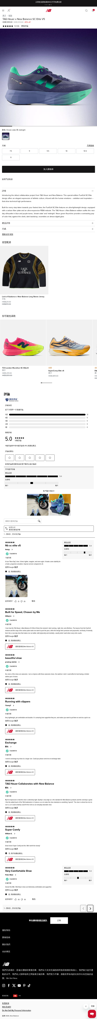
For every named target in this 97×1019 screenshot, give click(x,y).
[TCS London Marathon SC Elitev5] (23, 343)
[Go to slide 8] (50, 383)
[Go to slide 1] (45, 5)
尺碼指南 (90, 145)
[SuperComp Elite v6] (69, 343)
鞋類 (10, 16)
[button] (9, 10)
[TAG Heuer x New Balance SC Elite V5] (48, 77)
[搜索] (86, 10)
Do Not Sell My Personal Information (16, 1010)
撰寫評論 (24, 26)
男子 (4, 16)
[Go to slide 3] (48, 5)
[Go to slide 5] (51, 5)
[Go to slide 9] (51, 383)
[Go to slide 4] (50, 5)
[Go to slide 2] (47, 5)
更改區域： (6, 996)
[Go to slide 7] (49, 383)
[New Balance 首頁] (48, 10)
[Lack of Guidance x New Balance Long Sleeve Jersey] (24, 270)
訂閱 (59, 920)
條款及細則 (6, 1007)
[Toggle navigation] (3, 10)
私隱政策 (5, 1003)
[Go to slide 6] (47, 383)
